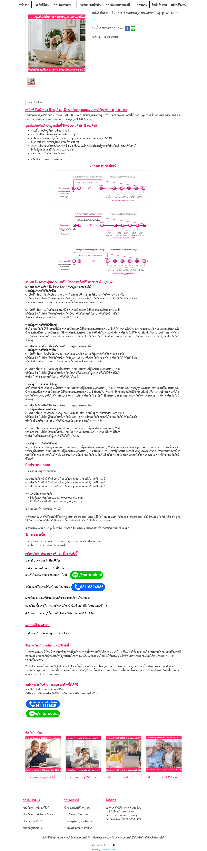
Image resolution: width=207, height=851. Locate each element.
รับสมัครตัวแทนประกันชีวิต (78, 827)
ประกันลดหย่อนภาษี (118, 5)
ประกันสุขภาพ (63, 5)
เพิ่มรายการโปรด (105, 28)
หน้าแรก (24, 5)
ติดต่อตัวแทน (159, 5)
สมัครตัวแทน (178, 5)
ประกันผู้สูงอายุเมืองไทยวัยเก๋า (79, 821)
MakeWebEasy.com (108, 850)
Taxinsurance (111, 36)
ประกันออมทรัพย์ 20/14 (77, 814)
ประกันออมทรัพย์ (89, 5)
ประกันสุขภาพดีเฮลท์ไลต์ (36, 807)
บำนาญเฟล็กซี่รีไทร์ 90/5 (77, 807)
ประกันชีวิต (40, 5)
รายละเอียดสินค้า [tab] (35, 102)
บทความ (142, 5)
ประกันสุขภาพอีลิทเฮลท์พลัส (38, 814)
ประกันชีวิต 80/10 (32, 821)
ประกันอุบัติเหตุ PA (33, 827)
